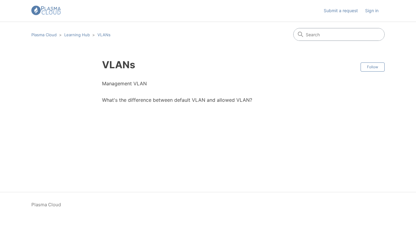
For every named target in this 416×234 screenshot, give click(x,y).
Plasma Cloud (44, 34)
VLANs (104, 34)
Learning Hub (77, 34)
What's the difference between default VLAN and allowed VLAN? (177, 100)
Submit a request (341, 10)
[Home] (46, 10)
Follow (372, 67)
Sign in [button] (372, 10)
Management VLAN (124, 83)
